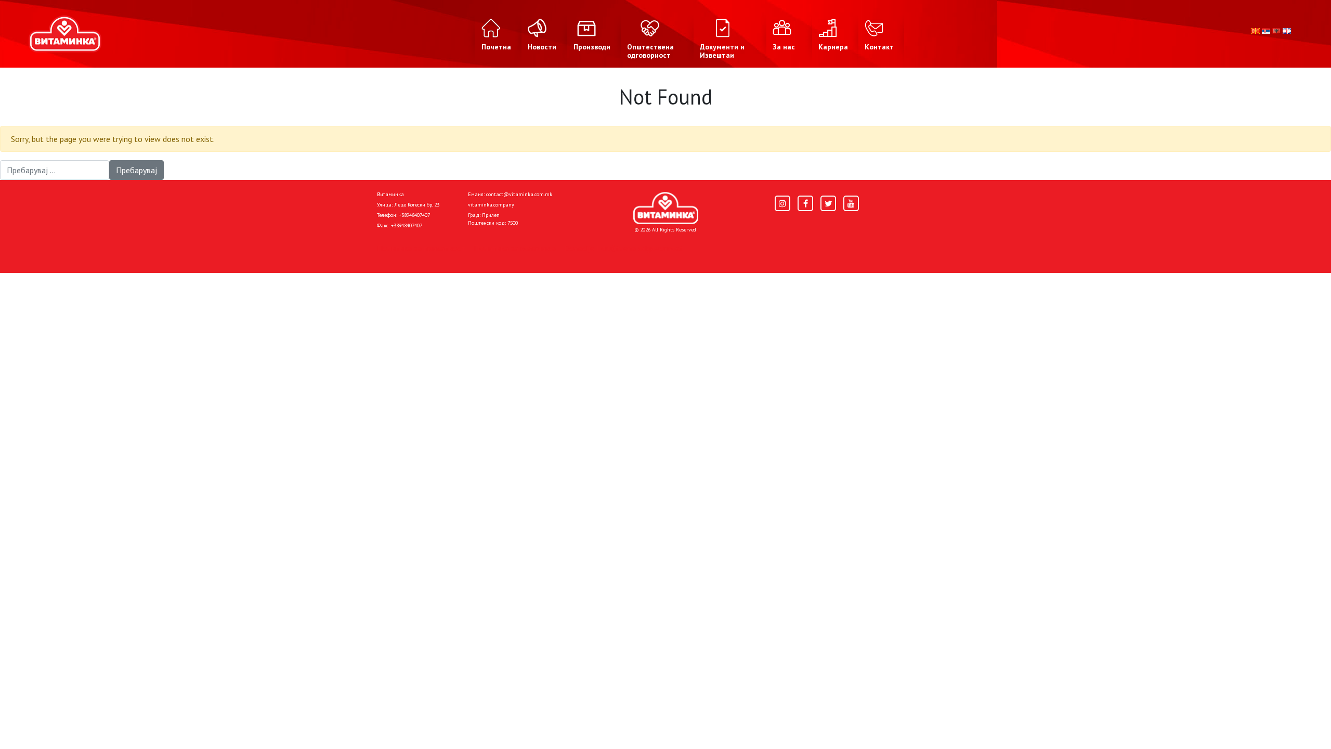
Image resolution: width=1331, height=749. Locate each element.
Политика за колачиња (515, 248)
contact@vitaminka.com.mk (519, 194)
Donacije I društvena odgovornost (623, 248)
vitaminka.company (491, 204)
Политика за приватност (421, 248)
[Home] (666, 208)
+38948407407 (414, 215)
